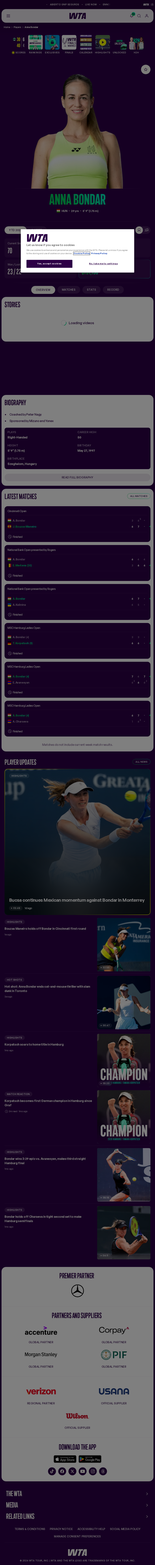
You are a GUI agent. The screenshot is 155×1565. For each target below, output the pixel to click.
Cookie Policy (82, 253)
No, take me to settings (103, 263)
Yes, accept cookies (49, 263)
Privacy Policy (99, 253)
